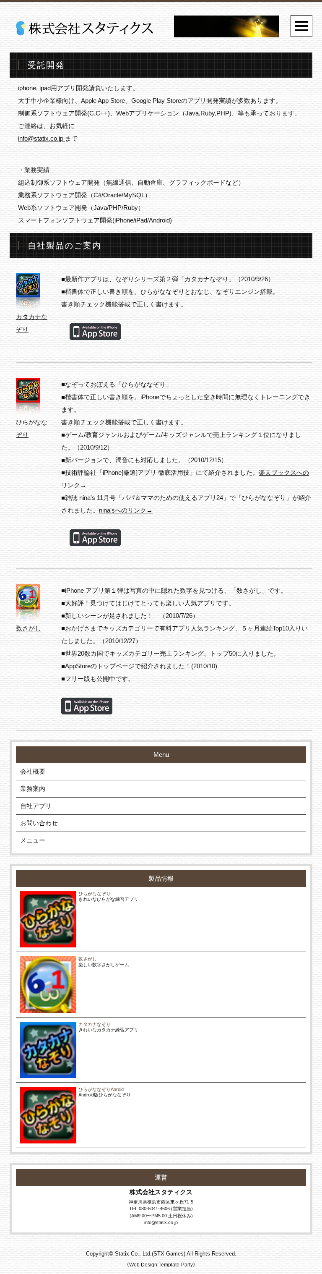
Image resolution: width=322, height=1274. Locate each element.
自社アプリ (36, 805)
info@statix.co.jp (41, 138)
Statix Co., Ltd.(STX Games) (150, 1254)
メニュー (32, 840)
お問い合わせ (39, 823)
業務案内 (32, 788)
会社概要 (32, 771)
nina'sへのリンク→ (126, 510)
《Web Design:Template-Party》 (161, 1265)
